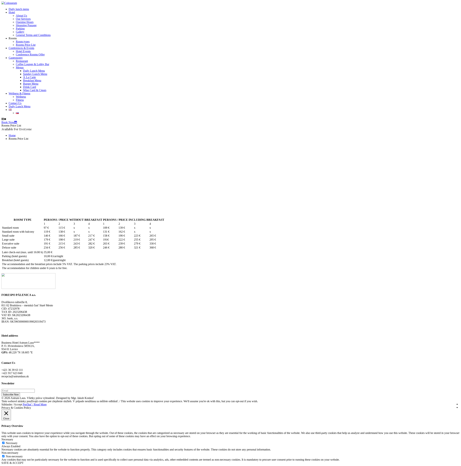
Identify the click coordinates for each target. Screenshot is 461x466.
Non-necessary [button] (9, 452)
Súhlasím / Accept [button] (11, 404)
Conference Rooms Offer (30, 54)
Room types (23, 41)
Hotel (12, 12)
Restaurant (22, 61)
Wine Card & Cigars (34, 90)
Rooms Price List (25, 44)
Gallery (20, 31)
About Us (21, 15)
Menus (20, 67)
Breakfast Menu (32, 80)
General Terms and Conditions (33, 35)
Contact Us (15, 103)
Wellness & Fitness (19, 93)
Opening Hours (24, 22)
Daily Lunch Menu (34, 70)
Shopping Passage (26, 25)
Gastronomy (16, 57)
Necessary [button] (7, 439)
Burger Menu (30, 83)
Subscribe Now (11, 394)
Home (12, 135)
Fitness (20, 99)
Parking (20, 28)
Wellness (21, 96)
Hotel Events (23, 51)
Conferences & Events (21, 48)
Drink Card (29, 86)
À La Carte (29, 77)
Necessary (11, 443)
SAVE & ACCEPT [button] (12, 462)
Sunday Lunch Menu (35, 74)
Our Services (23, 18)
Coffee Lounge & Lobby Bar (32, 64)
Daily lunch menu (19, 9)
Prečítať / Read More (35, 404)
